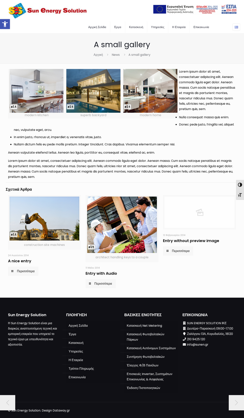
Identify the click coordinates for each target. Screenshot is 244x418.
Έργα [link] (72, 334)
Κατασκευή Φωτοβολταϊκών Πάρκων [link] (145, 337)
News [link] (116, 55)
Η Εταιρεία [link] (76, 360)
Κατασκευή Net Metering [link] (144, 325)
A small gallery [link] (139, 55)
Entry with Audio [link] (101, 273)
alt (14, 107)
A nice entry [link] (19, 261)
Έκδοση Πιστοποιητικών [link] (143, 388)
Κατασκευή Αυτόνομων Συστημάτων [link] (151, 348)
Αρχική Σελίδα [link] (78, 325)
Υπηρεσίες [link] (76, 351)
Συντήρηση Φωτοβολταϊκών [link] (146, 357)
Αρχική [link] (98, 55)
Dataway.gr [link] (61, 410)
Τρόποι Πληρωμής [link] (81, 368)
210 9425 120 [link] (196, 339)
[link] (5, 24)
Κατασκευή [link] (76, 343)
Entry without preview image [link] (191, 240)
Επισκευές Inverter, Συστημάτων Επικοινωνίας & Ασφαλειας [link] (149, 377)
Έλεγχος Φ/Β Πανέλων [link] (142, 365)
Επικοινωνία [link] (77, 377)
